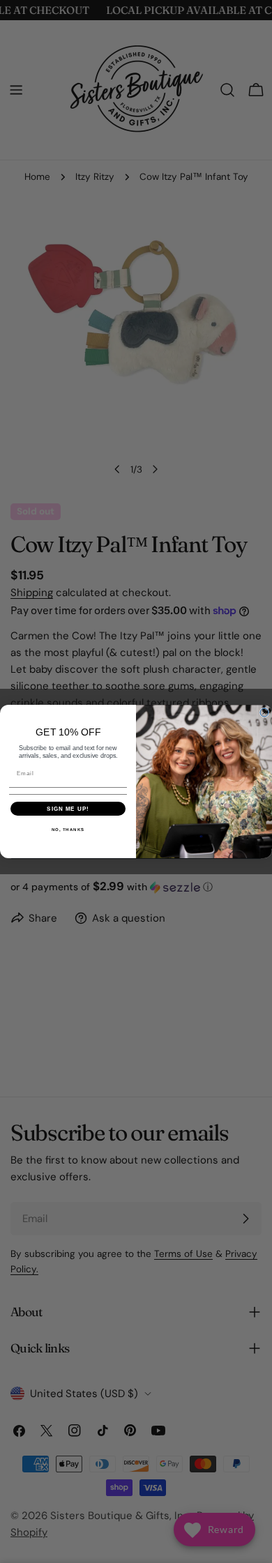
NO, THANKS (68, 829)
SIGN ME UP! (68, 808)
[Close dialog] (264, 712)
